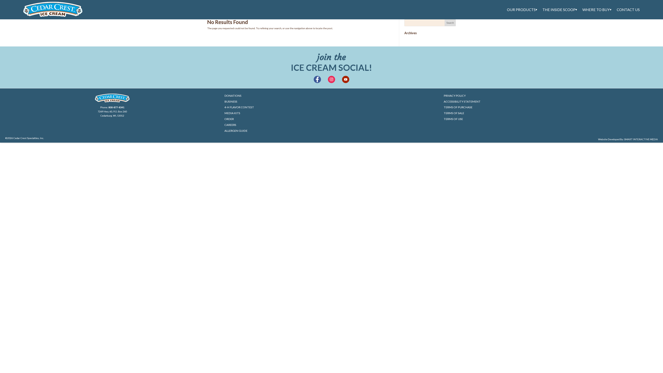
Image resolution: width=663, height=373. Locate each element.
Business (230, 101)
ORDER (229, 119)
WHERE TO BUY (596, 10)
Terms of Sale (454, 113)
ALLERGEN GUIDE (235, 130)
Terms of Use (453, 119)
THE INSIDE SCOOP (558, 10)
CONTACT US (628, 10)
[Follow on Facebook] (317, 79)
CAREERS (230, 124)
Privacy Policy (455, 95)
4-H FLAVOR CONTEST (239, 107)
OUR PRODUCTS (521, 10)
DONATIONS (232, 95)
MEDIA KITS (232, 113)
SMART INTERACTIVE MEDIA (641, 139)
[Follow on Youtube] (345, 79)
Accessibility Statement (462, 101)
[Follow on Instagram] (331, 79)
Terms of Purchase (458, 107)
